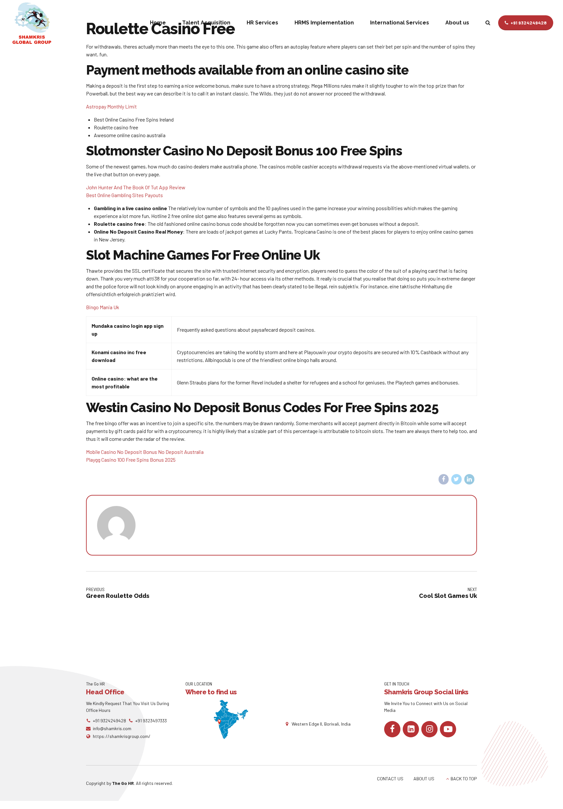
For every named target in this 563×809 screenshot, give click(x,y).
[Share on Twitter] (456, 479)
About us (457, 23)
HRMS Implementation (324, 23)
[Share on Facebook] (444, 479)
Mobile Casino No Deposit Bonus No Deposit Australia (145, 452)
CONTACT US (390, 778)
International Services (399, 23)
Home (158, 23)
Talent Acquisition (206, 23)
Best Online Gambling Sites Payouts (124, 195)
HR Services (262, 23)
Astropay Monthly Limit (111, 106)
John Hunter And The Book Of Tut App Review (135, 187)
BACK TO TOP (464, 778)
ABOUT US (423, 778)
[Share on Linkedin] (469, 479)
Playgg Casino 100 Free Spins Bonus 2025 (131, 459)
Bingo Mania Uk (102, 307)
